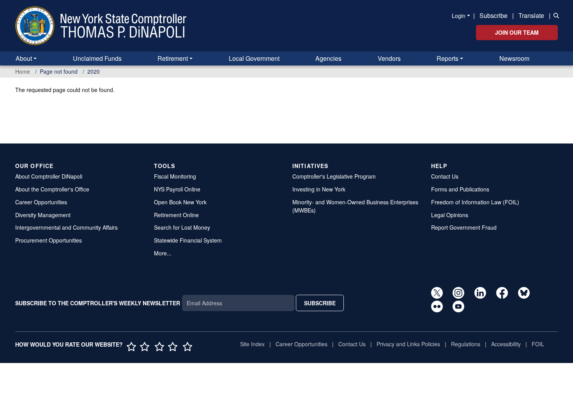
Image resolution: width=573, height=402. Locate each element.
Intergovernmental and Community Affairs (66, 227)
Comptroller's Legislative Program (334, 176)
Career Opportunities (41, 202)
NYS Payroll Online (177, 189)
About (24, 58)
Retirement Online (176, 215)
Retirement (172, 58)
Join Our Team (517, 32)
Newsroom (514, 58)
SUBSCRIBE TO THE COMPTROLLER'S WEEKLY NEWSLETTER (97, 303)
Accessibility (506, 344)
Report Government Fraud (464, 227)
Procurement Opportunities (48, 240)
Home (22, 71)
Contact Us (444, 176)
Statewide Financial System (188, 240)
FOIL (538, 344)
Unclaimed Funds (97, 58)
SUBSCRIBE (320, 303)
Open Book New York (180, 202)
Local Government (254, 58)
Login (458, 15)
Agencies (328, 58)
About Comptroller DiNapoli (48, 176)
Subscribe (493, 15)
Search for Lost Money (182, 227)
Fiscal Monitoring (175, 176)
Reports (447, 58)
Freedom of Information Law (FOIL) (475, 202)
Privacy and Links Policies (408, 344)
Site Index (252, 344)
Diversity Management (43, 215)
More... (163, 253)
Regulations (465, 344)
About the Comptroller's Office (52, 189)
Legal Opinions (449, 215)
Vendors (389, 58)
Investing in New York (318, 189)
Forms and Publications (460, 189)
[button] (554, 15)
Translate (531, 15)
